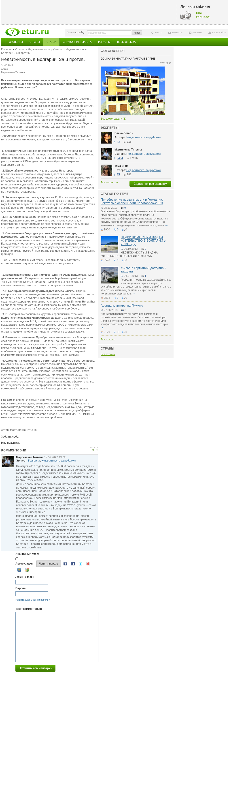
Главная (6, 49)
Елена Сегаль (123, 133)
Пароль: (20, 588)
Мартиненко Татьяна (29, 457)
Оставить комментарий (35, 668)
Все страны (108, 354)
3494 (120, 158)
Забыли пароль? (40, 599)
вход (198, 12)
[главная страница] (27, 32)
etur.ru (158, 32)
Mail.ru (19, 570)
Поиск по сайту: (76, 32)
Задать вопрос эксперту (150, 183)
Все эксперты (109, 182)
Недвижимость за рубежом (45, 49)
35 (118, 174)
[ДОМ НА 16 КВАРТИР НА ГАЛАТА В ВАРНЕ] (133, 67)
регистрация (203, 16)
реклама (197, 32)
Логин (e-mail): (24, 576)
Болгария (34, 460)
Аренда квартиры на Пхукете (122, 305)
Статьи (51, 42)
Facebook (73, 564)
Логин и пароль (48, 563)
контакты (177, 32)
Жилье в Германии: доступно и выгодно (143, 269)
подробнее (166, 225)
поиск (137, 32)
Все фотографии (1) (113, 118)
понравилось (97, 450)
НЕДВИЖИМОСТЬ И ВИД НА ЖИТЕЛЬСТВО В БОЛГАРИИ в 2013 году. (143, 240)
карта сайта (219, 32)
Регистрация (22, 599)
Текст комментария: (28, 608)
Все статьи (107, 339)
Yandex (88, 564)
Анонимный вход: (27, 554)
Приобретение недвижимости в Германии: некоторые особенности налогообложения (132, 201)
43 (118, 141)
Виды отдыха (126, 42)
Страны (35, 42)
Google (27, 570)
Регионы (104, 42)
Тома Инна (121, 166)
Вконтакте (65, 564)
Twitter (80, 564)
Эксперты (16, 42)
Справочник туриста (77, 42)
